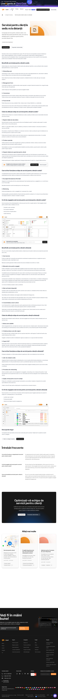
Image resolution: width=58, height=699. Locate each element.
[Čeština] (20, 687)
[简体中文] (43, 689)
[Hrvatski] (38, 687)
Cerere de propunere (16, 651)
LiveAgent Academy (9, 14)
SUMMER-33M (6, 5)
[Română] (29, 689)
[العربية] (16, 687)
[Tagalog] (39, 689)
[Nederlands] (50, 687)
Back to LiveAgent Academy (9, 438)
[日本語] (44, 687)
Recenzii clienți (26, 647)
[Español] (30, 687)
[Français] (36, 687)
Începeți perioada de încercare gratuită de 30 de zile (8, 628)
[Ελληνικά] (26, 687)
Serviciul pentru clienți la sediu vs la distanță (23, 14)
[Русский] (31, 689)
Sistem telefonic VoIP (50, 650)
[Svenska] (37, 689)
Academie (37, 647)
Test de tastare (37, 651)
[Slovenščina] (35, 689)
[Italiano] (42, 687)
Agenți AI (12, 10)
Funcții (3, 647)
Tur (2, 652)
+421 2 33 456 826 (7, 673)
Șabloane (36, 649)
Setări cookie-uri (31, 696)
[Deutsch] (24, 687)
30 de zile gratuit (43, 164)
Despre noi (26, 642)
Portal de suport (15, 642)
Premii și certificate (27, 644)
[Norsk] (52, 687)
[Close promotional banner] (56, 2)
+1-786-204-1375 (7, 678)
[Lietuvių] (46, 687)
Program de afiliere (27, 649)
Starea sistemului (15, 647)
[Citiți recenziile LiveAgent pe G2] (33, 674)
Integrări (3, 650)
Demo (3, 643)
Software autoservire (50, 652)
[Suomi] (34, 687)
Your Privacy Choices (41, 696)
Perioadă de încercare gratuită (43, 9)
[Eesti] (32, 687)
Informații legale (26, 651)
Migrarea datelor (15, 644)
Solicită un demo (34, 164)
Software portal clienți (50, 662)
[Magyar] (40, 687)
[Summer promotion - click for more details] (29, 3)
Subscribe (54, 674)
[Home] (2, 14)
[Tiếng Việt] (41, 689)
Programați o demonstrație (17, 47)
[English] (28, 687)
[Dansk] (22, 687)
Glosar (36, 644)
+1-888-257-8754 (7, 676)
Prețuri (3, 645)
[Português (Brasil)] (27, 689)
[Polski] (55, 687)
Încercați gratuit (6, 47)
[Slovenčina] (33, 689)
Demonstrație (53, 9)
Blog (36, 642)
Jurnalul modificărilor (16, 649)
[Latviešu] (48, 687)
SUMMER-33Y (17, 5)
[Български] (18, 687)
